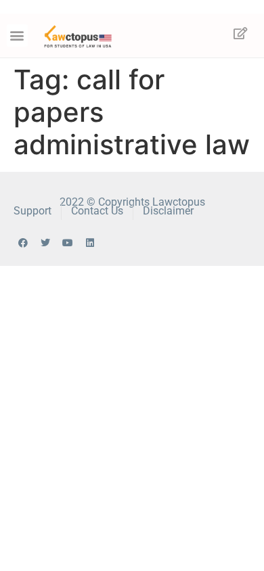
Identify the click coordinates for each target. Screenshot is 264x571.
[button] (17, 35)
